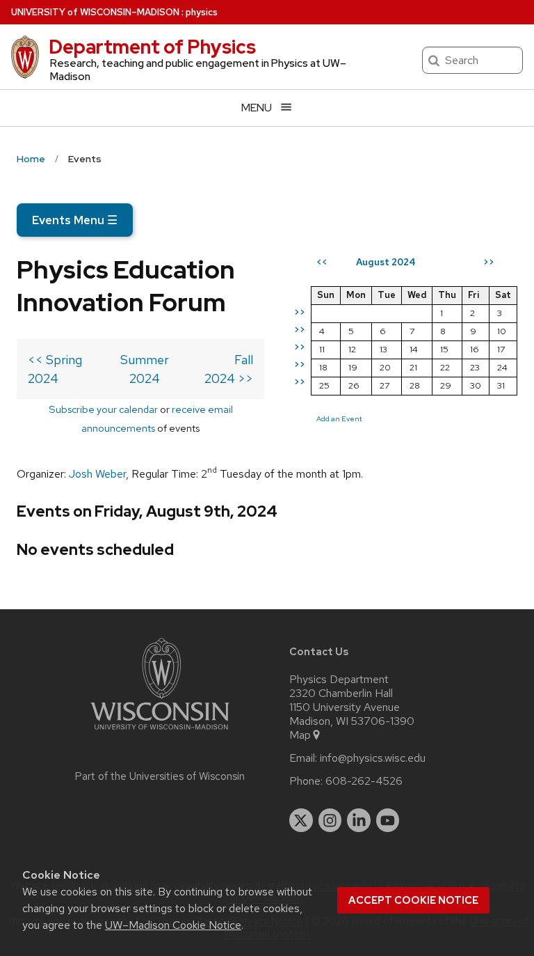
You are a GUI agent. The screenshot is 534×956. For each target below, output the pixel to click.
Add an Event (339, 418)
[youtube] (388, 820)
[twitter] (301, 820)
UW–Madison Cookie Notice (173, 925)
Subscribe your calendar (103, 409)
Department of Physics (152, 46)
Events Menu (75, 220)
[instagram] (330, 820)
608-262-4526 (364, 781)
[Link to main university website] (159, 732)
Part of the (160, 776)
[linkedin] (359, 820)
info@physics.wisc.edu (373, 758)
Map (300, 735)
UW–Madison (95, 12)
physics (202, 12)
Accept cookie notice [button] (413, 900)
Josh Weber (97, 474)
